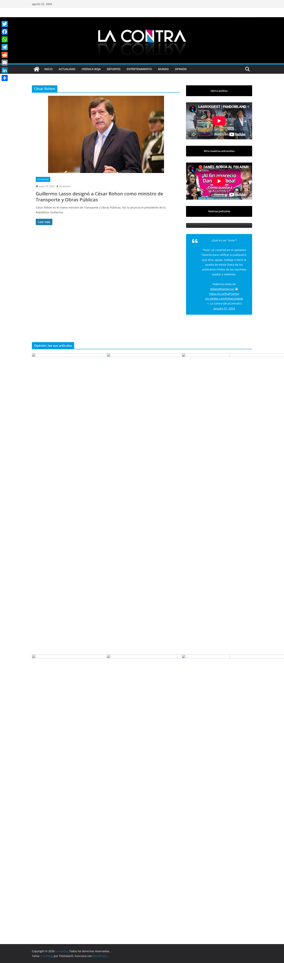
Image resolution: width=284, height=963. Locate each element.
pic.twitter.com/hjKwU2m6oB (224, 298)
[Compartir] (5, 78)
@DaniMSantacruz (222, 289)
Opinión (181, 69)
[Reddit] (5, 55)
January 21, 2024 (224, 308)
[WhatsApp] (5, 39)
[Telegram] (5, 47)
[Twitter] (5, 24)
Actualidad (67, 69)
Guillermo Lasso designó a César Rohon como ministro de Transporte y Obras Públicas (99, 196)
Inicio (48, 69)
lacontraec (65, 186)
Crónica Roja (91, 69)
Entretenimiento (139, 69)
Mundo (163, 69)
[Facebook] (5, 32)
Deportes (114, 69)
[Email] (5, 62)
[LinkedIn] (5, 70)
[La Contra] (142, 20)
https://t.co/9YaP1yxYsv (224, 294)
